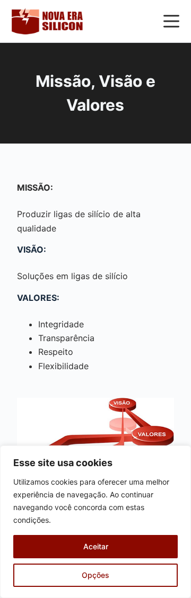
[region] (95, 521)
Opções (95, 574)
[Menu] (171, 21)
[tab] (96, 247)
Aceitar (95, 546)
